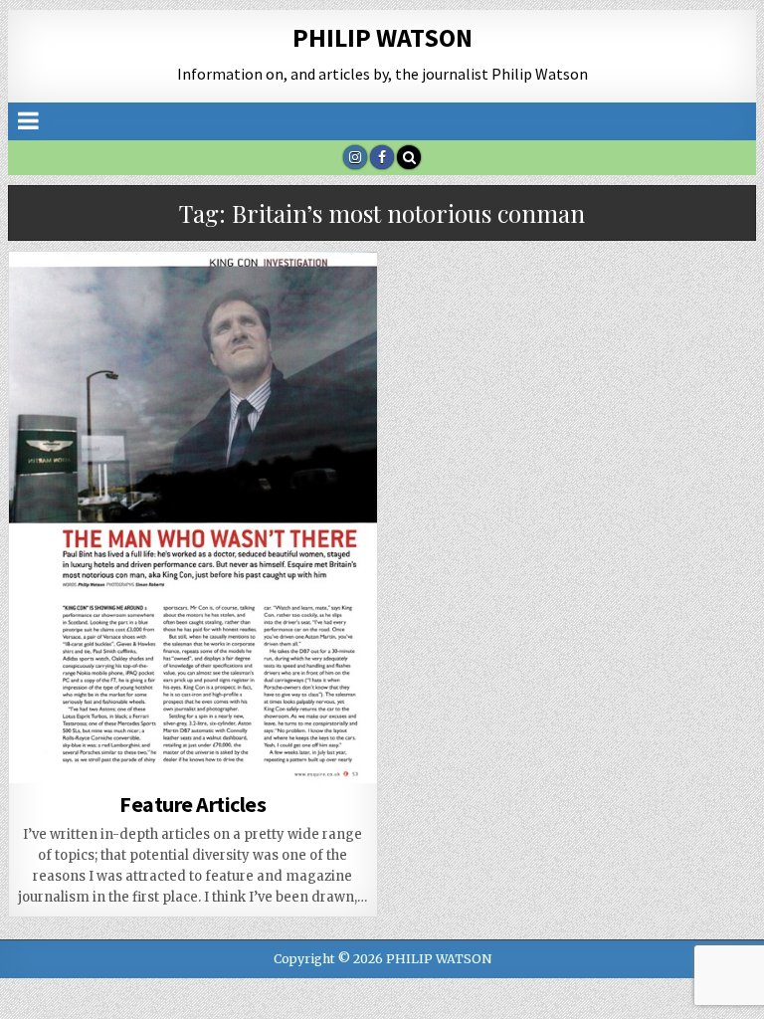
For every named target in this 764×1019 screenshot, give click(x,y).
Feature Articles (192, 804)
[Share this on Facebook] (119, 750)
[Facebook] (382, 157)
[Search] (409, 157)
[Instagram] (355, 157)
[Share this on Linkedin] (266, 750)
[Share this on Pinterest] (193, 750)
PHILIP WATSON (382, 37)
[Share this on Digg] (46, 772)
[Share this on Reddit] (340, 750)
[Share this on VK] (119, 772)
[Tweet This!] (46, 750)
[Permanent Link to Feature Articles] (193, 517)
